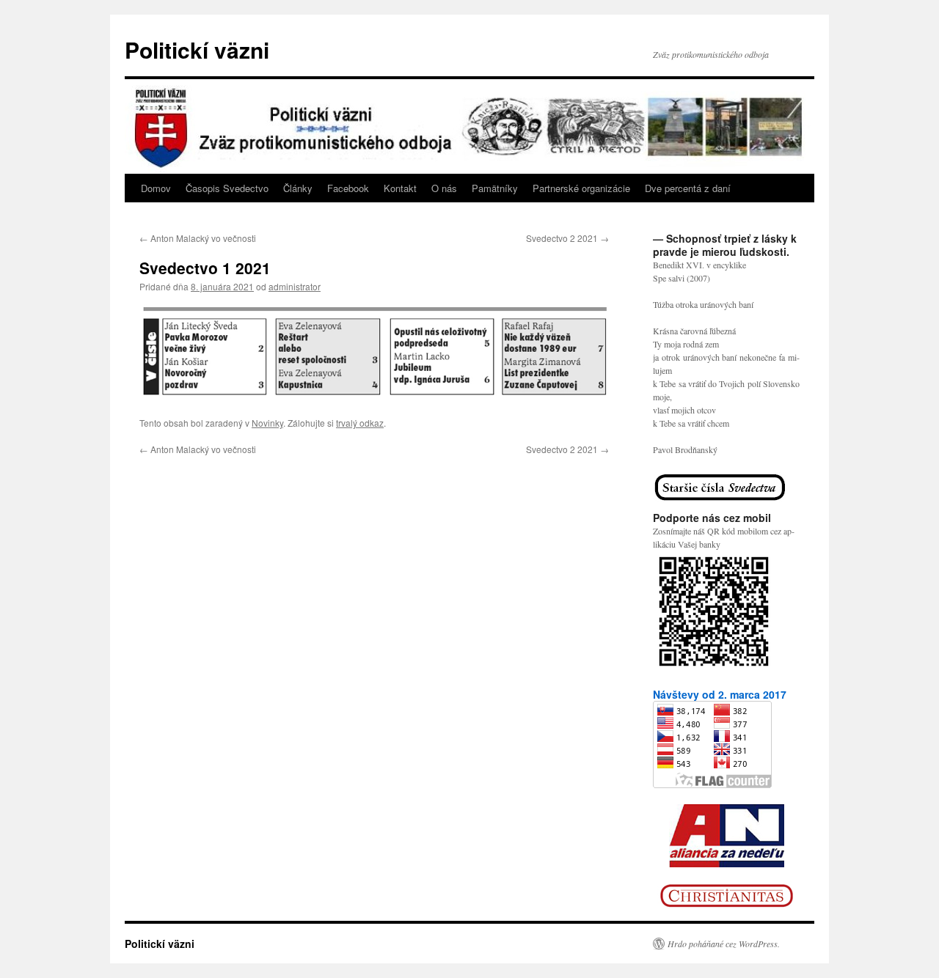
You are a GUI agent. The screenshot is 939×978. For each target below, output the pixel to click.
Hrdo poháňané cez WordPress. (724, 943)
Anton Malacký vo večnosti (197, 238)
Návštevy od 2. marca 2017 (719, 694)
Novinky (267, 422)
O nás (444, 188)
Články (298, 188)
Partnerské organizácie (581, 188)
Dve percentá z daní (688, 188)
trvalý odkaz (360, 422)
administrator (294, 286)
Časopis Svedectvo (227, 188)
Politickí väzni (197, 49)
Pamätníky (495, 188)
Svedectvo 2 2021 (567, 238)
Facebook (348, 188)
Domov (156, 188)
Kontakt (400, 188)
